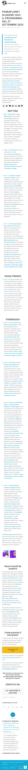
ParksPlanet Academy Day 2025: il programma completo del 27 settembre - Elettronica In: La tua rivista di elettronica (11, 727)
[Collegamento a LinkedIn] (22, 766)
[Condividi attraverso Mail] (21, 707)
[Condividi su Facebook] (4, 707)
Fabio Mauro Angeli (15, 27)
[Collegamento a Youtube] (20, 766)
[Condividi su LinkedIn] (17, 707)
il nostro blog (11, 540)
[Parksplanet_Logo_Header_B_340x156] (11, 3)
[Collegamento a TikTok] (18, 766)
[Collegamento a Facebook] (13, 766)
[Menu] (25, 3)
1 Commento (12, 697)
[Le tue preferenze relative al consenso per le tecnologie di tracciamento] (25, 767)
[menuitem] (25, 3)
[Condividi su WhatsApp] (13, 707)
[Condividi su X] (8, 707)
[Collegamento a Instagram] (15, 766)
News (3, 27)
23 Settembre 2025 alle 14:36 (9, 732)
